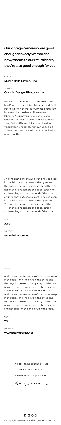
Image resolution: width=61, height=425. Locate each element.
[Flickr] (29, 415)
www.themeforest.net (18, 332)
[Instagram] (32, 415)
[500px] (36, 415)
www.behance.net (16, 235)
